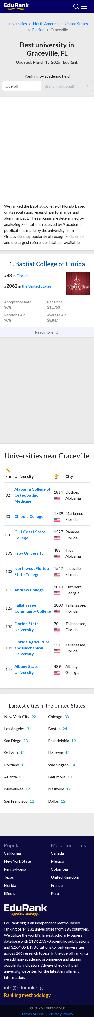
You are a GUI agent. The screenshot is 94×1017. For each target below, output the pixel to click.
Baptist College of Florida (47, 264)
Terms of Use (32, 1013)
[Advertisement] (47, 152)
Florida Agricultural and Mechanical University (32, 647)
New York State (17, 861)
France (57, 885)
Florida (38, 29)
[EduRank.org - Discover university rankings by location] (16, 5)
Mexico (57, 861)
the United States (36, 286)
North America (46, 23)
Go (86, 85)
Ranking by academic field (47, 76)
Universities (16, 23)
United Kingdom (65, 877)
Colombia (59, 869)
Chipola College (28, 516)
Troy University (29, 553)
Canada (57, 853)
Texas (9, 877)
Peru (55, 893)
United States (76, 23)
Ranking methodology (27, 995)
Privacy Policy (61, 1013)
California (12, 853)
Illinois (9, 893)
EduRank (70, 62)
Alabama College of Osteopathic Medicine (32, 495)
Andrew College (29, 589)
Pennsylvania (15, 869)
